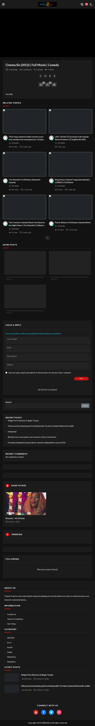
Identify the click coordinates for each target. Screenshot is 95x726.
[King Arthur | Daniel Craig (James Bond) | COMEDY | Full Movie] (70, 164)
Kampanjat (12, 431)
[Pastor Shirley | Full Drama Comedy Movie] (70, 207)
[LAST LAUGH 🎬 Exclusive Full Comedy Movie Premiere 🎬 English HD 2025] (70, 121)
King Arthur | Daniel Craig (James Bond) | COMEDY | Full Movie (72, 181)
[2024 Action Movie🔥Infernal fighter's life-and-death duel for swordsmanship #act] (50, 76)
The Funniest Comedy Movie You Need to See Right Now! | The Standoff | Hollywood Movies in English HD (27, 224)
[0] (41, 85)
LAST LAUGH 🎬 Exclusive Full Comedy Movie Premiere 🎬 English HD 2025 (72, 138)
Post (81, 378)
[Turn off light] (40, 76)
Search (9, 402)
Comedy (39, 69)
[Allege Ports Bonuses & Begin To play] (11, 677)
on (14, 522)
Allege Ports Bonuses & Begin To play (23, 420)
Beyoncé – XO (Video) (15, 518)
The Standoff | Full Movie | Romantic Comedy (24, 181)
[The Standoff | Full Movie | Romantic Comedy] (24, 164)
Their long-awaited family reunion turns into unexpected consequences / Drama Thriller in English (26, 138)
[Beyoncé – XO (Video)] (26, 503)
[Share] (54, 85)
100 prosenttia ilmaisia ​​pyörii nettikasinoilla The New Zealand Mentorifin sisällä (41, 426)
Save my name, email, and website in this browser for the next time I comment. (40, 373)
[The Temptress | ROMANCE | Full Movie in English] (55, 76)
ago (13, 69)
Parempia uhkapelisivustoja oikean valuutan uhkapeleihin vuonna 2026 (37, 442)
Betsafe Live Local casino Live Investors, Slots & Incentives (32, 437)
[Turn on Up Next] (45, 76)
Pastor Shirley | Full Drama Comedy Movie (73, 222)
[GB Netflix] (5, 137)
